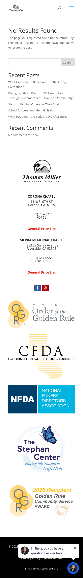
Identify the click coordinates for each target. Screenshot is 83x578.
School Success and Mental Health (31, 110)
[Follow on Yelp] (45, 288)
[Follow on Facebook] (37, 288)
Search (68, 62)
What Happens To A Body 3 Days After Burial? (39, 117)
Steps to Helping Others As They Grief (33, 104)
